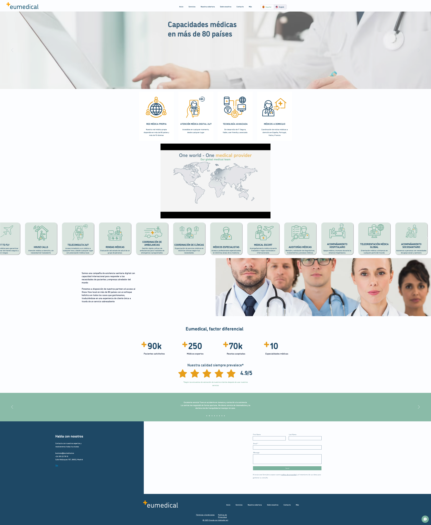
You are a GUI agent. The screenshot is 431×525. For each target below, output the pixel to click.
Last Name (292, 434)
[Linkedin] (56, 465)
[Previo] (12, 50)
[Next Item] (427, 238)
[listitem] (156, 116)
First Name (257, 434)
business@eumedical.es (64, 453)
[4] (214, 415)
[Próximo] (419, 50)
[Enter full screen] (267, 215)
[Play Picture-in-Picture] (263, 215)
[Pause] (163, 215)
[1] (206, 415)
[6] (219, 415)
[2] (209, 415)
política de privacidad (288, 475)
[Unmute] (167, 215)
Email (255, 443)
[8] (224, 415)
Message (256, 452)
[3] (211, 415)
